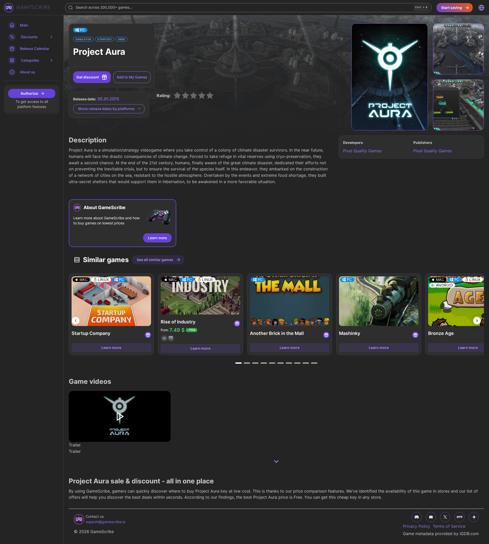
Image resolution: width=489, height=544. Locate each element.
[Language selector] (481, 7)
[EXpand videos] (276, 461)
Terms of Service (449, 526)
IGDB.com (469, 533)
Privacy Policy (416, 526)
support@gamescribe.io (105, 522)
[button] (80, 30)
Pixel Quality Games (362, 150)
